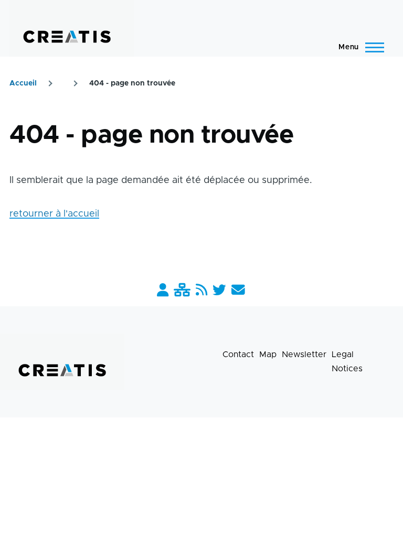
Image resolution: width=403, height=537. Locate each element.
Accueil (23, 83)
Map (268, 354)
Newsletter (304, 354)
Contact (238, 354)
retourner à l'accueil (54, 214)
